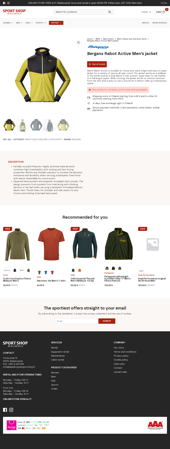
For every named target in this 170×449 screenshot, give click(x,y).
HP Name (3, 300)
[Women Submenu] (11, 23)
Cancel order (120, 372)
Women (6, 23)
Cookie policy (121, 360)
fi (162, 3)
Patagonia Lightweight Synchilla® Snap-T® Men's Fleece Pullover (117, 279)
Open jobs (119, 364)
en (166, 3)
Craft (5, 275)
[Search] (110, 12)
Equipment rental (60, 352)
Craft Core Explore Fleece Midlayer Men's (17, 280)
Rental (145, 23)
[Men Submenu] (21, 23)
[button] (78, 42)
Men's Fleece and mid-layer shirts (132, 39)
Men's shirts (108, 39)
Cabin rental (57, 360)
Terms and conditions (125, 352)
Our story (119, 347)
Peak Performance (146, 275)
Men (18, 23)
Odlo (73, 275)
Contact (118, 368)
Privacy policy (121, 356)
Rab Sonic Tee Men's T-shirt (51, 281)
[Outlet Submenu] (60, 23)
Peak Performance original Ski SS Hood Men (152, 280)
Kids (28, 23)
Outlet (55, 23)
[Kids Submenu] (31, 23)
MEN (98, 39)
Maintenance (160, 23)
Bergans (76, 139)
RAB (39, 277)
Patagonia (109, 273)
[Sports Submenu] (44, 23)
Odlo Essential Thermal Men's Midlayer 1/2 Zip (83, 280)
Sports (39, 23)
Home (89, 39)
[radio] (7, 270)
